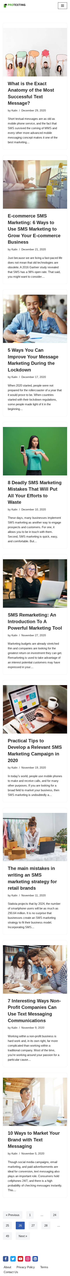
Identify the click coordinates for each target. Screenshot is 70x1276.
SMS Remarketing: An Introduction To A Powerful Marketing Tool (35, 621)
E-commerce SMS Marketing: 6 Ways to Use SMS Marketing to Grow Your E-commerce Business (34, 229)
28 (45, 1225)
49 (7, 1236)
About (7, 1267)
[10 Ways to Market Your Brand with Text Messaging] (35, 1102)
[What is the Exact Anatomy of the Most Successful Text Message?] (35, 52)
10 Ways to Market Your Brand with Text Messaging (34, 1139)
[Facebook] (5, 1259)
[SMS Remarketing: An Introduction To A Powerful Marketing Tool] (35, 583)
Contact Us (11, 1272)
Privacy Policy (26, 1267)
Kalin (14, 110)
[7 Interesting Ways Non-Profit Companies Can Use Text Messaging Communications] (35, 969)
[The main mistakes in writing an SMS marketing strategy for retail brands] (35, 837)
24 (54, 1215)
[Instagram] (28, 1259)
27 (33, 1225)
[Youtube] (20, 1259)
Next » (23, 1236)
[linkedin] (35, 1259)
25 (7, 1225)
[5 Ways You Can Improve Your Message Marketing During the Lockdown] (35, 319)
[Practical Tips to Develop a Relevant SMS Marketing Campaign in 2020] (35, 709)
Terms (44, 1267)
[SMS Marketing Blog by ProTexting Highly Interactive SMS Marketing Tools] (14, 6)
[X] (13, 1259)
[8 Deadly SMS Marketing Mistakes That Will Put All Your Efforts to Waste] (35, 451)
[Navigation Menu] (62, 5)
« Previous (12, 1215)
